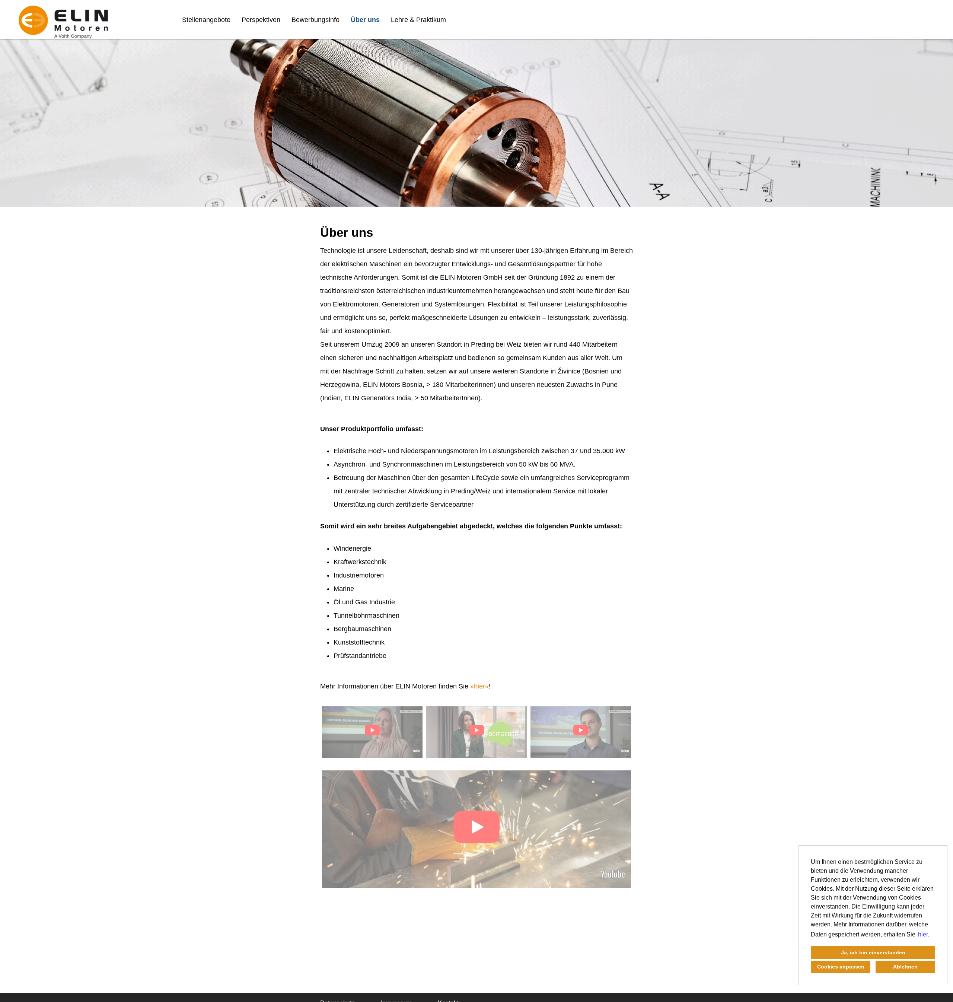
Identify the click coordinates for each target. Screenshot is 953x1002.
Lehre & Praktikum (418, 19)
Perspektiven (261, 19)
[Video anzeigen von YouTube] (372, 732)
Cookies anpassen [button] (840, 967)
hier (479, 686)
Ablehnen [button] (905, 967)
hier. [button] (923, 934)
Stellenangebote (206, 19)
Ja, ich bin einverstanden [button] (873, 952)
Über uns (365, 19)
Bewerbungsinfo (315, 19)
